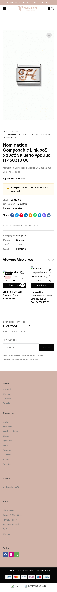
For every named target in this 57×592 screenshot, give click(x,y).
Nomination (16, 208)
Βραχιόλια (22, 204)
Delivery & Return (16, 178)
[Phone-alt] (16, 554)
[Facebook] (5, 554)
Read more (14, 285)
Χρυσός (20, 244)
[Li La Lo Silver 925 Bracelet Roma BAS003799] (14, 276)
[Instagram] (11, 554)
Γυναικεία (21, 249)
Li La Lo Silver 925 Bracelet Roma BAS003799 (12, 295)
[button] (49, 260)
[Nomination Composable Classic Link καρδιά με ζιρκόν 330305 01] (42, 274)
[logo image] (27, 8)
